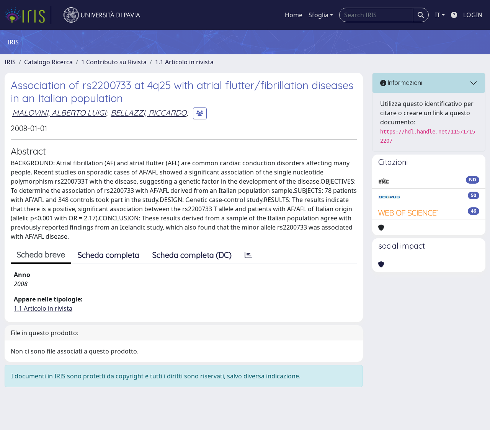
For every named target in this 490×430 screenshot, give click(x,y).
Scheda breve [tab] (41, 254)
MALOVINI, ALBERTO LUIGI (59, 112)
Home (293, 15)
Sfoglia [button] (318, 15)
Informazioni (404, 82)
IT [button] (437, 15)
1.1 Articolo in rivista (184, 62)
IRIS (10, 62)
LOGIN (472, 15)
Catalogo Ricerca (48, 62)
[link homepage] (28, 15)
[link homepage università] (101, 15)
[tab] (248, 255)
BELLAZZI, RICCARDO (148, 112)
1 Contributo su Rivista (114, 62)
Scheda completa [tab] (108, 255)
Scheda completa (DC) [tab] (192, 255)
